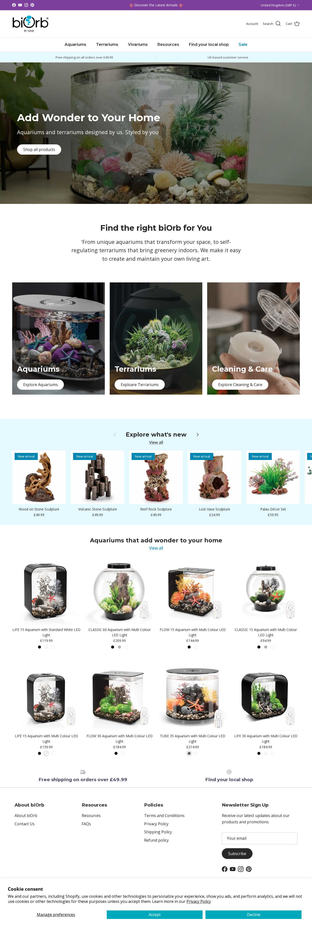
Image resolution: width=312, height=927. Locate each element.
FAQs (86, 824)
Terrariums (107, 44)
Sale (243, 44)
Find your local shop (209, 44)
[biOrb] (30, 23)
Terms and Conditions (164, 815)
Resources (168, 44)
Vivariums (138, 44)
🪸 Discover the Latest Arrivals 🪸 (156, 5)
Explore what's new (156, 434)
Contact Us (25, 824)
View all (156, 442)
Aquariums (75, 44)
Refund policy (156, 840)
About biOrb (26, 815)
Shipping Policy (158, 832)
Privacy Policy (198, 901)
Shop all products (39, 149)
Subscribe (237, 853)
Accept (155, 914)
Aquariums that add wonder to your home (156, 540)
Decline (253, 914)
